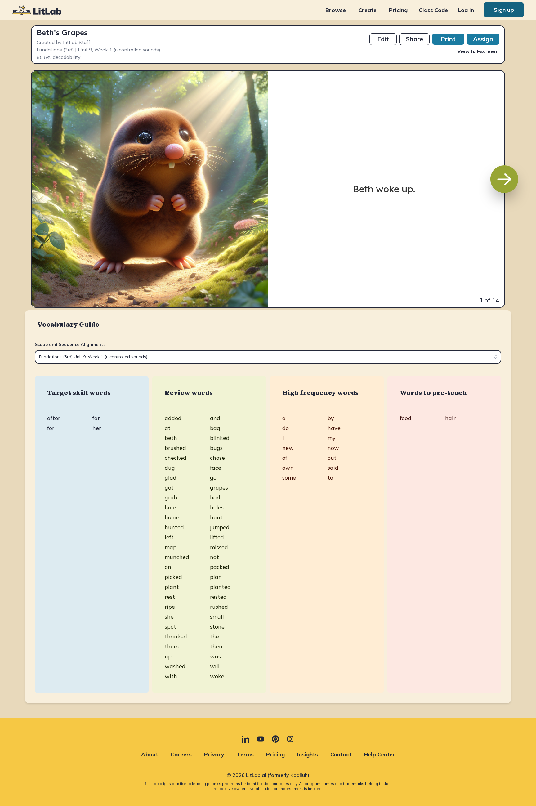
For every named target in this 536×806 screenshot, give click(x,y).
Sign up (504, 9)
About (149, 754)
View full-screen (477, 51)
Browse (335, 10)
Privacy (214, 754)
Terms (245, 754)
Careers (181, 754)
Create (367, 10)
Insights (307, 754)
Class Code (433, 10)
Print (448, 39)
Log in (466, 10)
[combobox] (268, 357)
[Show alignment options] (495, 357)
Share (414, 39)
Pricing (398, 10)
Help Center (379, 754)
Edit (383, 39)
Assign (483, 39)
